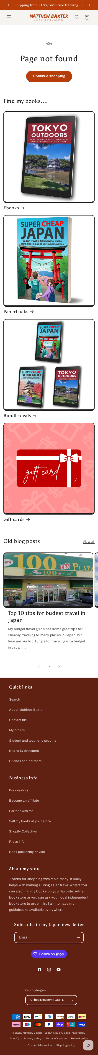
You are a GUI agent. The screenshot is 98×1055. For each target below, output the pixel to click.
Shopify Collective (23, 831)
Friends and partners (25, 761)
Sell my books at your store (30, 821)
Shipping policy (65, 1045)
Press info (17, 841)
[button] (9, 17)
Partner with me (21, 811)
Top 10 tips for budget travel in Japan (47, 616)
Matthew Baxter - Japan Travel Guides (46, 1032)
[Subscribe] (78, 937)
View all (89, 541)
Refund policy (79, 1038)
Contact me (18, 720)
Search (14, 699)
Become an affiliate (24, 800)
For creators (18, 790)
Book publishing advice (27, 852)
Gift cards (14, 519)
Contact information (40, 1045)
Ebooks (11, 208)
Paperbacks (15, 311)
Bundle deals (17, 415)
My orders (17, 730)
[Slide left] (39, 666)
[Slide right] (59, 666)
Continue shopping (49, 76)
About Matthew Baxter (26, 709)
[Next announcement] (90, 5)
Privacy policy (32, 1038)
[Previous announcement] (8, 5)
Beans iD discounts (24, 751)
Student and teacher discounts (32, 740)
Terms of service (56, 1038)
